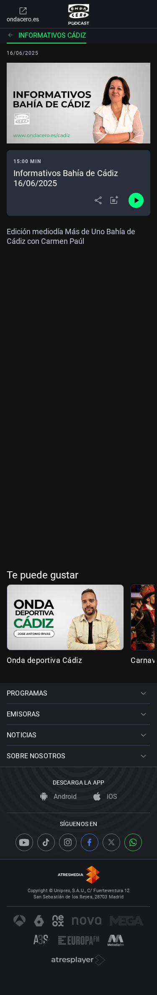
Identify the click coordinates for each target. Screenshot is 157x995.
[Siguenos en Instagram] (68, 842)
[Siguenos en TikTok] (46, 842)
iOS (111, 797)
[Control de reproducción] (136, 200)
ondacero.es (23, 19)
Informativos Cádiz (52, 35)
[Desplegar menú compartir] (98, 200)
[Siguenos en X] (111, 842)
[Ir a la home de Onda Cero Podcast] (78, 14)
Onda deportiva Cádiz (44, 660)
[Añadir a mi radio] (114, 200)
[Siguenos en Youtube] (24, 842)
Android (64, 797)
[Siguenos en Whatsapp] (133, 842)
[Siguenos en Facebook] (89, 842)
